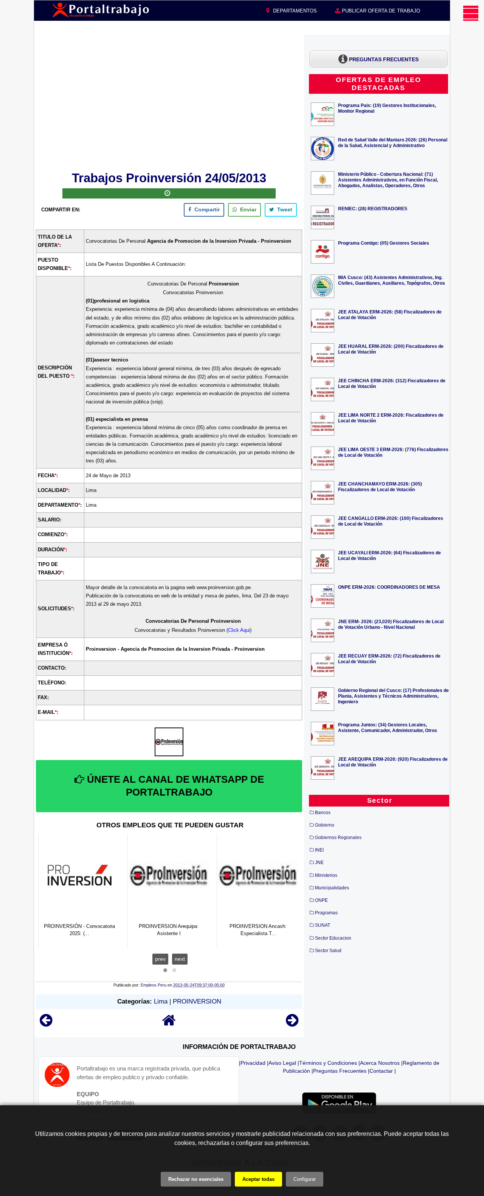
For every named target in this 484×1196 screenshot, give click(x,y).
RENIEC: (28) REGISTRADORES (372, 208)
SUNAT (322, 925)
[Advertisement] (169, 102)
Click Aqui (239, 630)
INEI (319, 850)
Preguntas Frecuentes (339, 1071)
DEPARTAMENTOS (294, 11)
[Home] (169, 1024)
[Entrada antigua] (292, 1024)
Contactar (381, 1071)
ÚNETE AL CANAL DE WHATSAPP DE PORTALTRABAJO (174, 786)
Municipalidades (332, 887)
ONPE (321, 900)
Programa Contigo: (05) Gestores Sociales (383, 242)
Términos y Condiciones (328, 1063)
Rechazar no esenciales (195, 1179)
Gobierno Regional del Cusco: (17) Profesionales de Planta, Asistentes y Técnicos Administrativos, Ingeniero (393, 696)
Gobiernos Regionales (338, 837)
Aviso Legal (282, 1063)
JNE (319, 862)
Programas (326, 912)
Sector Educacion (333, 938)
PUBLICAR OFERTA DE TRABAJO (380, 11)
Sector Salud (328, 950)
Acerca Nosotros (380, 1063)
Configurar (304, 1179)
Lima (161, 1001)
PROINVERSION (197, 1001)
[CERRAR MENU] (470, 13)
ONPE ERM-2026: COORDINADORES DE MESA (389, 587)
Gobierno (324, 825)
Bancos (322, 812)
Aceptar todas (258, 1179)
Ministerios (326, 875)
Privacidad (252, 1063)
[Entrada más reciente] (46, 1024)
